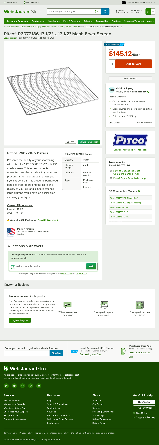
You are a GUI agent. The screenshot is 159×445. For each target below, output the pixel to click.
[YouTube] (14, 385)
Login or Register (19, 320)
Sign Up (56, 353)
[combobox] (74, 11)
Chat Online (142, 413)
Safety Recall (53, 423)
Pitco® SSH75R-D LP (119, 212)
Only (111, 49)
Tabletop (88, 21)
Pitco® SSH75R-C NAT (119, 217)
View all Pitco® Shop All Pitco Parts (130, 150)
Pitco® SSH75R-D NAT (119, 207)
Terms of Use (66, 274)
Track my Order (144, 408)
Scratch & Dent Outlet (57, 404)
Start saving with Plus (90, 354)
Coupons (51, 412)
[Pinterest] (38, 385)
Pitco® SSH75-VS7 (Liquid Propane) (125, 203)
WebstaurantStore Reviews (60, 419)
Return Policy (98, 423)
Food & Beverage (71, 21)
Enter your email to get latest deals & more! (31, 348)
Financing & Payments (103, 412)
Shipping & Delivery (145, 417)
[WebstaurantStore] (43, 368)
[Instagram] (6, 385)
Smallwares (54, 21)
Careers (96, 408)
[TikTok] (30, 385)
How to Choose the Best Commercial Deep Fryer (132, 172)
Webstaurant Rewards (14, 404)
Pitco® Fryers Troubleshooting (132, 178)
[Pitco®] (130, 140)
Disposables (102, 21)
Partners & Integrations (15, 419)
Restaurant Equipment (17, 21)
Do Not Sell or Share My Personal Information (93, 433)
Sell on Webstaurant (101, 419)
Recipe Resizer (11, 415)
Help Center (12, 2)
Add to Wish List (130, 78)
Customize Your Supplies (16, 412)
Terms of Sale (10, 433)
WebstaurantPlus (12, 400)
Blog (49, 400)
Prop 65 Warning (46, 220)
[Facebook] (22, 385)
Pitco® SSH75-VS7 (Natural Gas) (124, 198)
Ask (91, 266)
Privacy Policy (81, 274)
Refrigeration (38, 21)
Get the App (31, 2)
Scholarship (98, 415)
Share (72, 142)
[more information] (148, 91)
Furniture (116, 21)
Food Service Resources (59, 415)
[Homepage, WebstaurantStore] (23, 11)
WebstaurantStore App (14, 408)
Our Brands (98, 404)
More (149, 21)
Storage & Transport (134, 21)
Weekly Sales (53, 408)
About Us (96, 400)
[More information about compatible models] (138, 191)
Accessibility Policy (59, 433)
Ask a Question (90, 142)
